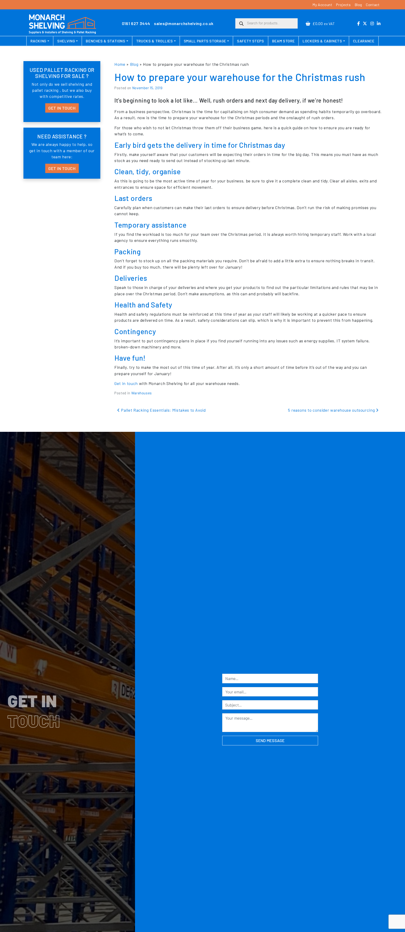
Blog (358, 4)
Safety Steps (250, 41)
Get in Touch (62, 108)
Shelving (66, 41)
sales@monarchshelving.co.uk (183, 23)
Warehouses (141, 393)
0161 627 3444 (136, 23)
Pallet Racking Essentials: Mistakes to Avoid (163, 410)
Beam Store (283, 41)
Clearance (364, 41)
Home (119, 64)
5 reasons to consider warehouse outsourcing (332, 410)
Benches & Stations (105, 41)
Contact (372, 4)
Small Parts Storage (205, 41)
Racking (38, 41)
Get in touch (126, 383)
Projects (343, 4)
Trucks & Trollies (154, 41)
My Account (322, 4)
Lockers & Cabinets (322, 41)
